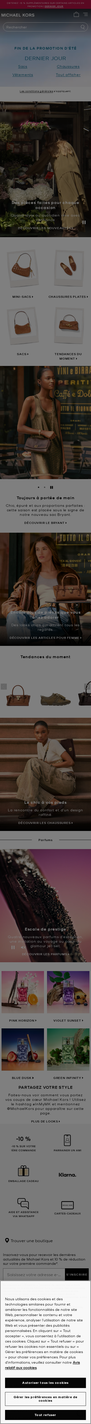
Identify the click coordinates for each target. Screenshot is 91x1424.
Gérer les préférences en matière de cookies (46, 1399)
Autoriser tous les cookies (45, 1382)
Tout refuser (45, 1415)
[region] (45, 1352)
